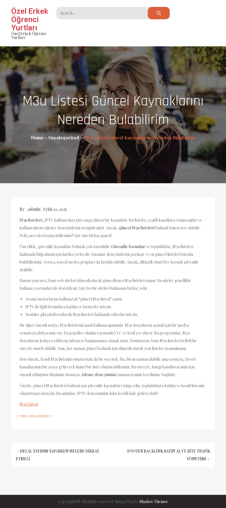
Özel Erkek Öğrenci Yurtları (29, 19)
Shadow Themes (153, 501)
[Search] (159, 13)
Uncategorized (35, 416)
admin (34, 209)
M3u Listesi (29, 404)
